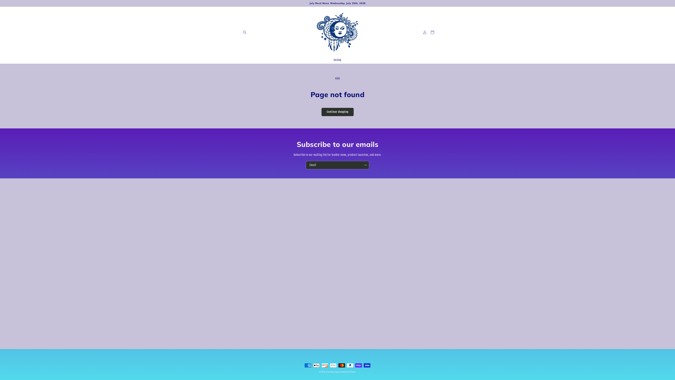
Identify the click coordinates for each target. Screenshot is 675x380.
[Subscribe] (365, 165)
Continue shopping (337, 111)
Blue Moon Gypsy (332, 372)
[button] (245, 32)
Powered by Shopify (348, 372)
